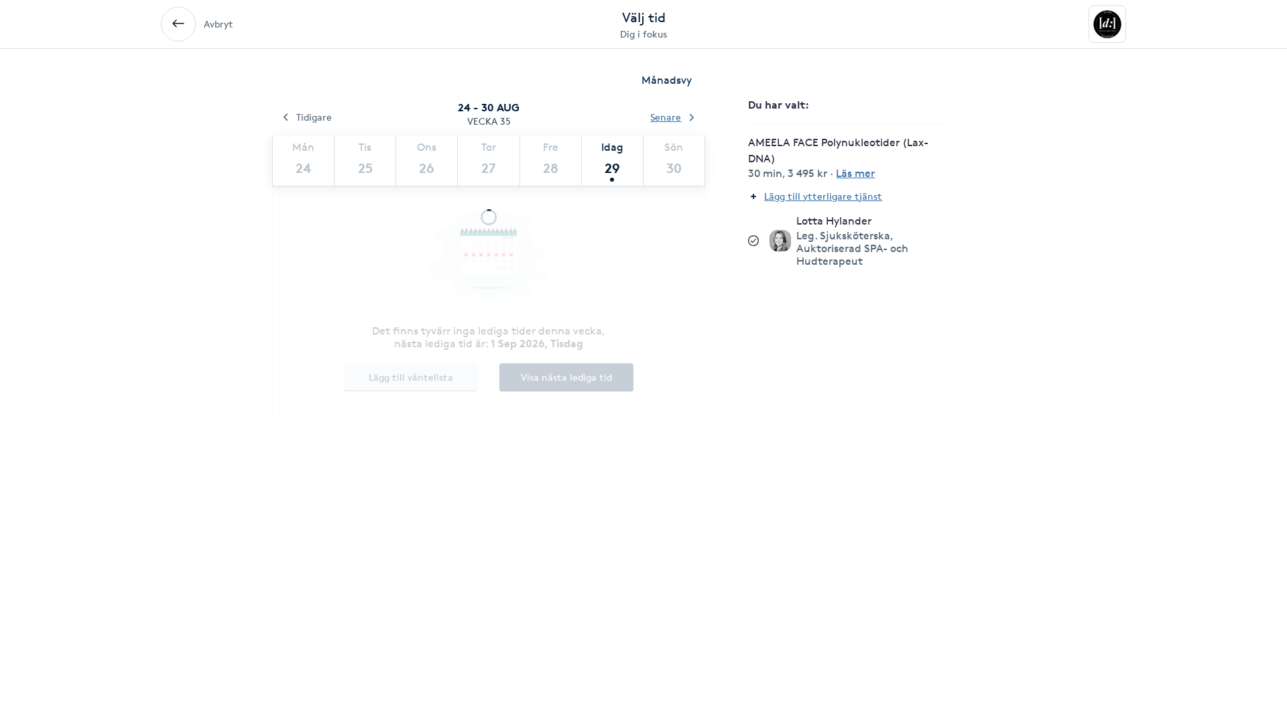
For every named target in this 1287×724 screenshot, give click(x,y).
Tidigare (314, 117)
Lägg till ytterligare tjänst (823, 196)
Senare (665, 117)
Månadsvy (666, 80)
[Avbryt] (178, 24)
